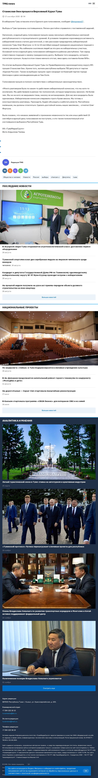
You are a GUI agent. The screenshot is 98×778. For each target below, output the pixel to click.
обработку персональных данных (62, 771)
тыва (75, 177)
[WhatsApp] (20, 170)
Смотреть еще (49, 688)
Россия (36, 177)
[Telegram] (25, 170)
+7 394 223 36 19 (9, 730)
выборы (45, 177)
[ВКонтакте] (4, 170)
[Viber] (15, 170)
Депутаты (66, 177)
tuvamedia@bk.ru (9, 713)
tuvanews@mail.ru (9, 721)
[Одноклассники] (10, 170)
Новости (26, 177)
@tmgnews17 (77, 21)
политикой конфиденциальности (35, 773)
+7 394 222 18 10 (9, 710)
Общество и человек (11, 177)
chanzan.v (55, 177)
